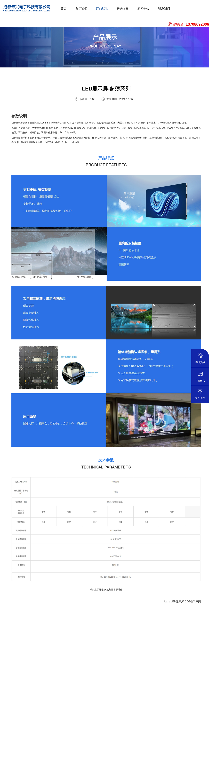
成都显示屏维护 (98, 589)
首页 (63, 8)
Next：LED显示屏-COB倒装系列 (182, 601)
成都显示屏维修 (114, 589)
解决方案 (123, 8)
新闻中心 (143, 8)
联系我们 (164, 8)
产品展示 (102, 8)
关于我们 (81, 8)
